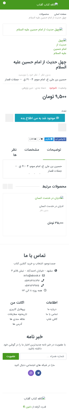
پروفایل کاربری (17, 309)
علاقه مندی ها (17, 319)
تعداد (63, 111)
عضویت (10, 356)
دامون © (27, 407)
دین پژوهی (27, 88)
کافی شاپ (51, 319)
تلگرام (48, 139)
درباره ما (51, 309)
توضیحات (54, 149)
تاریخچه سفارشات (17, 314)
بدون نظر (46, 75)
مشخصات (31, 149)
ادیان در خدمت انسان (51, 206)
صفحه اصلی (60, 14)
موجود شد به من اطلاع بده (38, 118)
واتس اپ (59, 139)
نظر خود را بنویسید (28, 75)
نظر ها (14, 152)
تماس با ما (52, 314)
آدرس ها (17, 324)
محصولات (44, 14)
